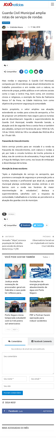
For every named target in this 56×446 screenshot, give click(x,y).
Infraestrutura (36, 265)
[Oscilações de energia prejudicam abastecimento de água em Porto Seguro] (40, 271)
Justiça (8, 265)
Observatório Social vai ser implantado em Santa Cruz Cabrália (42, 243)
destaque (11, 214)
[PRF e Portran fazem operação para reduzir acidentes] (40, 304)
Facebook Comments (43, 341)
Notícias (6, 22)
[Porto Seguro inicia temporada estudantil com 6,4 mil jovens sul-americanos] (15, 304)
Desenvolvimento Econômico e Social (15, 298)
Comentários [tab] (16, 341)
